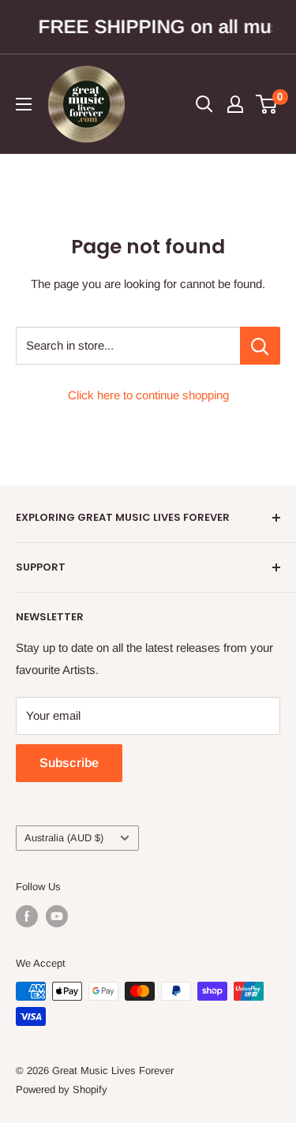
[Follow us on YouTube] (57, 916)
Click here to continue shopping (148, 395)
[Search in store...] (260, 346)
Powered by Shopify (61, 1089)
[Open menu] (24, 104)
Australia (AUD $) (63, 838)
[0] (267, 104)
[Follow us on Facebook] (27, 916)
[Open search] (204, 104)
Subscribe (69, 762)
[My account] (235, 104)
